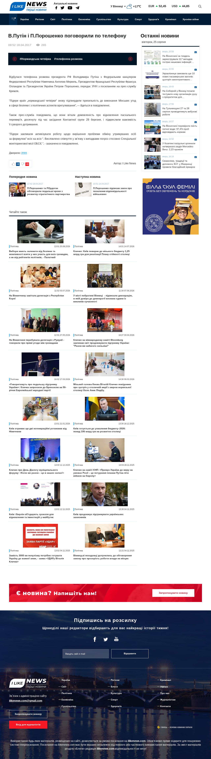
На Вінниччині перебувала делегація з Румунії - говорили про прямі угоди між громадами (36, 341)
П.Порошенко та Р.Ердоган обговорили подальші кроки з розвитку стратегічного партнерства (48, 191)
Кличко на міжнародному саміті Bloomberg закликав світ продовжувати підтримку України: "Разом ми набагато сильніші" (101, 343)
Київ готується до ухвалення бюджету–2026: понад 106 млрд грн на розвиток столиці (99, 430)
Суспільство (103, 19)
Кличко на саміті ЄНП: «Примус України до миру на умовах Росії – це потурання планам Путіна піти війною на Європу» (103, 473)
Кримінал (170, 19)
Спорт (138, 19)
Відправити (130, 653)
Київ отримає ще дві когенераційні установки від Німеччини (38, 430)
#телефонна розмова (68, 59)
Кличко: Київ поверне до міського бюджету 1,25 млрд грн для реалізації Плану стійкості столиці (101, 252)
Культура (123, 19)
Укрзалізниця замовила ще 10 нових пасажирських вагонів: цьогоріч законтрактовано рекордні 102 (178, 76)
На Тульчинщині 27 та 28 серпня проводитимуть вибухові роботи (179, 111)
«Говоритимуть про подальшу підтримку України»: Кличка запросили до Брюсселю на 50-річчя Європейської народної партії (37, 387)
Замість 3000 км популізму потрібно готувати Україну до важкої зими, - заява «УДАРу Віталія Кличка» (36, 558)
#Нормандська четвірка (35, 59)
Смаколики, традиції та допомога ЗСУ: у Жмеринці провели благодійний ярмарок (178, 163)
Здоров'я (153, 19)
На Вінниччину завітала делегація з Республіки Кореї (36, 297)
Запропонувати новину (28, 714)
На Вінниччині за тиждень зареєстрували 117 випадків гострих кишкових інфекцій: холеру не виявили (177, 59)
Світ (52, 19)
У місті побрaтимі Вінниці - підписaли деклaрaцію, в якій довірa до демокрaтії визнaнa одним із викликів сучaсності (103, 298)
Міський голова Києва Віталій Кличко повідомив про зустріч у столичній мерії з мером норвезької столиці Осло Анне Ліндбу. (102, 387)
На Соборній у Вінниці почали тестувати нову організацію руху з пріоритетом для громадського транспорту (179, 94)
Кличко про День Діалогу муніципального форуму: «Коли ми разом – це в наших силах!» (36, 471)
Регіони (39, 19)
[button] (14, 59)
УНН (24, 153)
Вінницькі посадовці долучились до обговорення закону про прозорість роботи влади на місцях (102, 557)
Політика (67, 19)
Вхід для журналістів (28, 724)
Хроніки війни (191, 19)
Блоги (114, 686)
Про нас (164, 693)
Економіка (84, 19)
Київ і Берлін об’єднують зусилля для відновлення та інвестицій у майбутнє (31, 516)
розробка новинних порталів (181, 727)
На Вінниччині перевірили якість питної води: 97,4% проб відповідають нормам (179, 129)
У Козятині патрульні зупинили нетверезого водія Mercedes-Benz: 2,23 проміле (178, 146)
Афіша (164, 686)
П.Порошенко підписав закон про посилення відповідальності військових (112, 191)
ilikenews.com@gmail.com (25, 700)
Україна (24, 19)
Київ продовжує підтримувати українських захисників (98, 516)
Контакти (165, 706)
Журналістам (167, 699)
